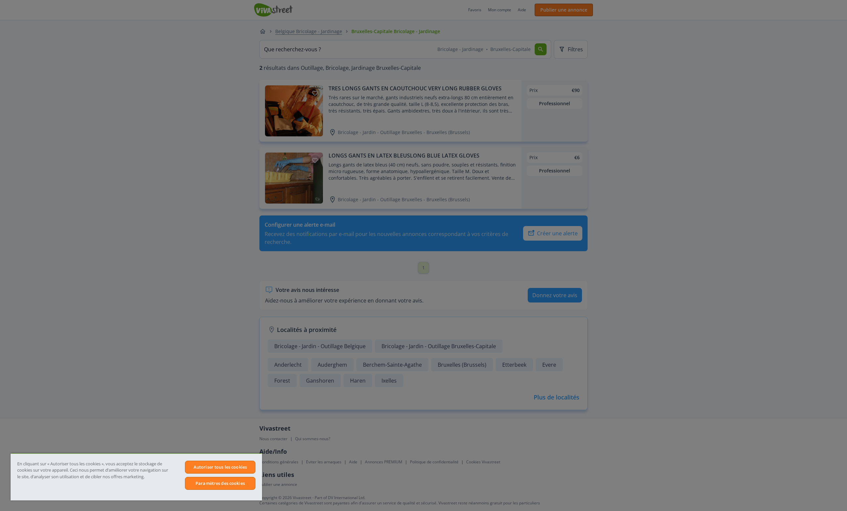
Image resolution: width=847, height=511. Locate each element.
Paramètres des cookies (220, 483)
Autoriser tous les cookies (220, 467)
